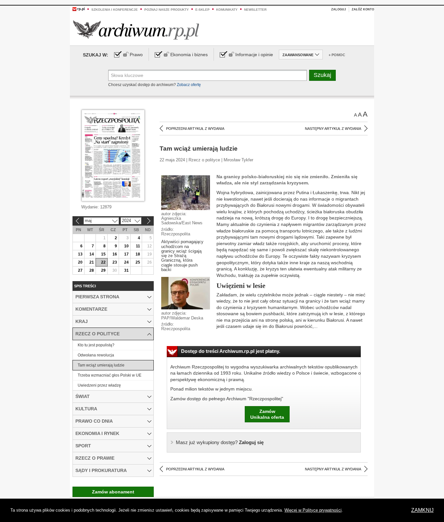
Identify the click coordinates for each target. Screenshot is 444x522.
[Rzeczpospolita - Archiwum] (136, 29)
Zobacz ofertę (189, 84)
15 (103, 254)
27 (80, 270)
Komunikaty (227, 9)
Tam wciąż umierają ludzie (101, 365)
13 (80, 254)
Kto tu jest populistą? (96, 345)
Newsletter (255, 9)
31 (126, 270)
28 (91, 270)
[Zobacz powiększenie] (185, 192)
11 (138, 246)
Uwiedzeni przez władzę (99, 385)
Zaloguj (338, 9)
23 (114, 262)
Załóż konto (363, 9)
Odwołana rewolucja (96, 355)
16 (114, 254)
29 (103, 270)
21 (91, 262)
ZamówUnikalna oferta (267, 414)
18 (138, 254)
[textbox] (207, 75)
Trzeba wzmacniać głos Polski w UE (109, 375)
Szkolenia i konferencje (114, 9)
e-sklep (202, 9)
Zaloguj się (220, 442)
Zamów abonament (113, 491)
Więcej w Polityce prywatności (313, 510)
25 (138, 262)
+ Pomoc (337, 55)
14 (91, 254)
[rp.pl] (78, 9)
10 (126, 246)
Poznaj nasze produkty (166, 9)
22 (103, 262)
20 (80, 262)
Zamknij (422, 510)
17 (126, 254)
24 (126, 262)
